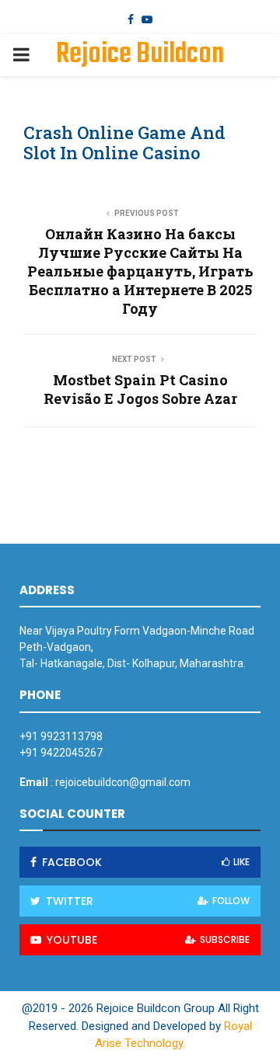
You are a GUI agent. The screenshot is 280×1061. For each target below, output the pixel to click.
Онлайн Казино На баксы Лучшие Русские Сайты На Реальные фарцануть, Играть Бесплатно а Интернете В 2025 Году (140, 271)
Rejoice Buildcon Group (140, 74)
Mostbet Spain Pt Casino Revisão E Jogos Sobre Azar (140, 389)
